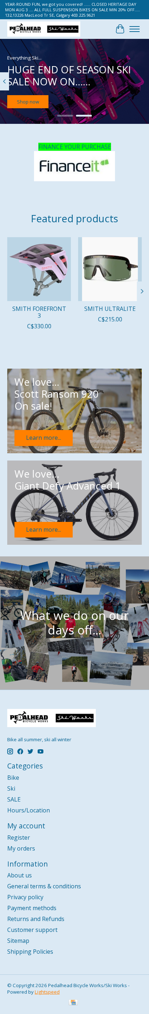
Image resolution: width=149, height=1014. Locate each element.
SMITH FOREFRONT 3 (39, 312)
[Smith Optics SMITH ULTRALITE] (110, 269)
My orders (21, 848)
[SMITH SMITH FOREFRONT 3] (39, 269)
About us (19, 875)
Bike (13, 778)
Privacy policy (25, 897)
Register (18, 837)
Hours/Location (28, 810)
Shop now (28, 101)
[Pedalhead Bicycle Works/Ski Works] (43, 28)
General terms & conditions (44, 886)
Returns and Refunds (35, 919)
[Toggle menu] (134, 29)
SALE (14, 799)
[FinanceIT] (74, 166)
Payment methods (31, 908)
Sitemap (18, 941)
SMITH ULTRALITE (110, 309)
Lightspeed (47, 992)
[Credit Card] (73, 1003)
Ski (11, 788)
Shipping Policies (30, 952)
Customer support (32, 930)
